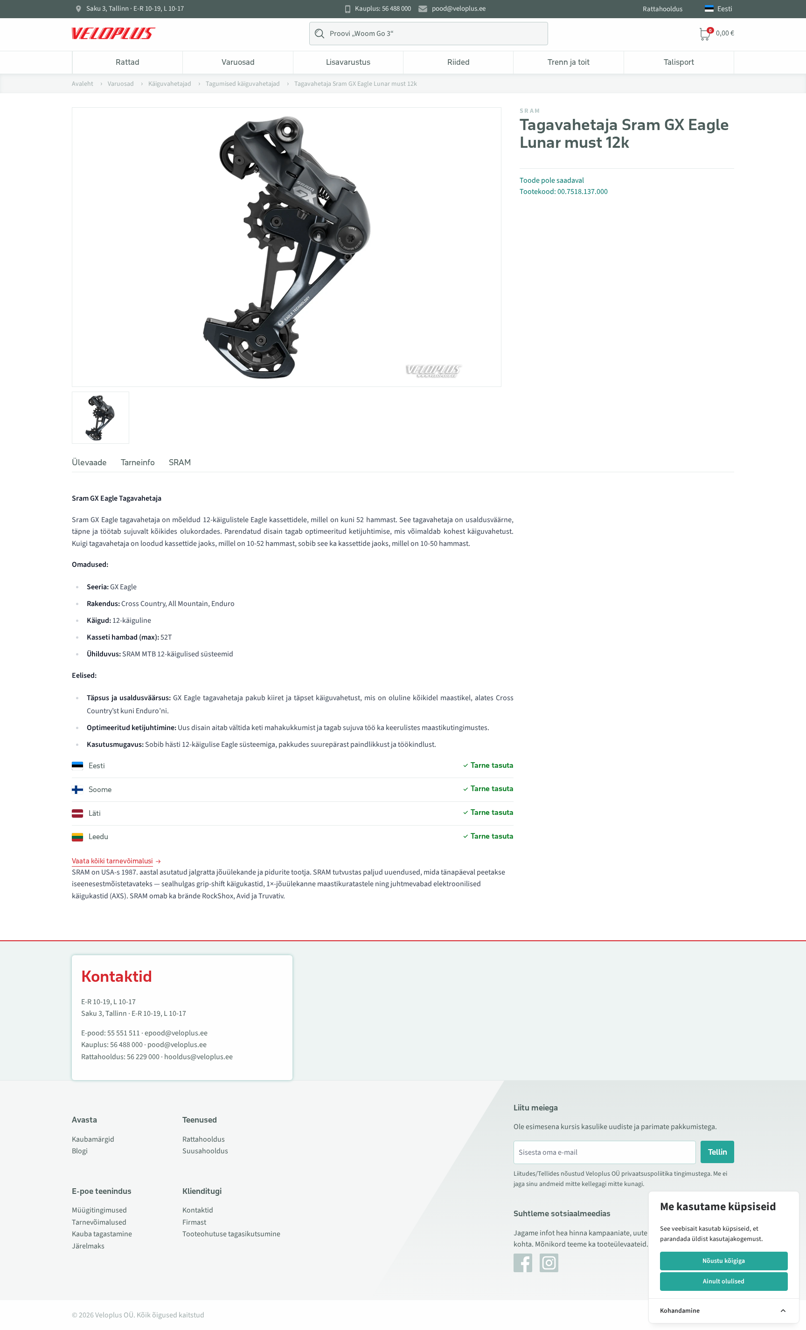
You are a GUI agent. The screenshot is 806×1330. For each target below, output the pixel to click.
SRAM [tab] (180, 462)
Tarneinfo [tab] (138, 462)
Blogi (80, 1151)
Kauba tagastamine (102, 1234)
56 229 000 (143, 1057)
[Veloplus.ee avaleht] (114, 34)
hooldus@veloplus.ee (198, 1057)
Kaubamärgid (93, 1139)
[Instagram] (549, 1263)
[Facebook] (523, 1263)
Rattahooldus (662, 9)
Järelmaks (88, 1246)
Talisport (679, 62)
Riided (458, 62)
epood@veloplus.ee (176, 1033)
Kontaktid (197, 1210)
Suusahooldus (205, 1151)
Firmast (194, 1222)
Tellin (717, 1152)
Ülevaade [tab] (89, 462)
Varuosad (238, 62)
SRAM (530, 111)
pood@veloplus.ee (459, 9)
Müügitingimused (99, 1210)
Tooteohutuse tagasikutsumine (231, 1234)
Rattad (127, 62)
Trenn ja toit (569, 62)
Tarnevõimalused (99, 1222)
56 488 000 (126, 1045)
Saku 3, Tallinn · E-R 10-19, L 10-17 (135, 9)
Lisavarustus (348, 62)
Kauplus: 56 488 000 (383, 9)
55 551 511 (123, 1033)
